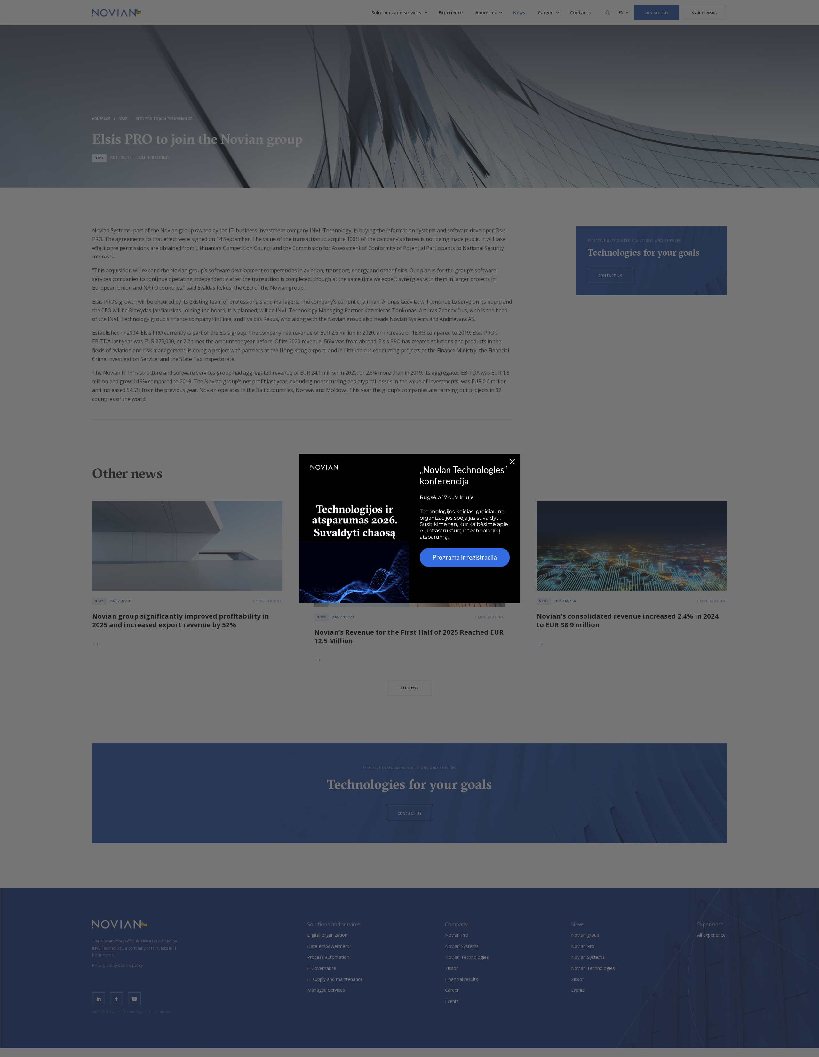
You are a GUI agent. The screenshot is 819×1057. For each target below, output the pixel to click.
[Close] (512, 461)
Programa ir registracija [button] (465, 557)
